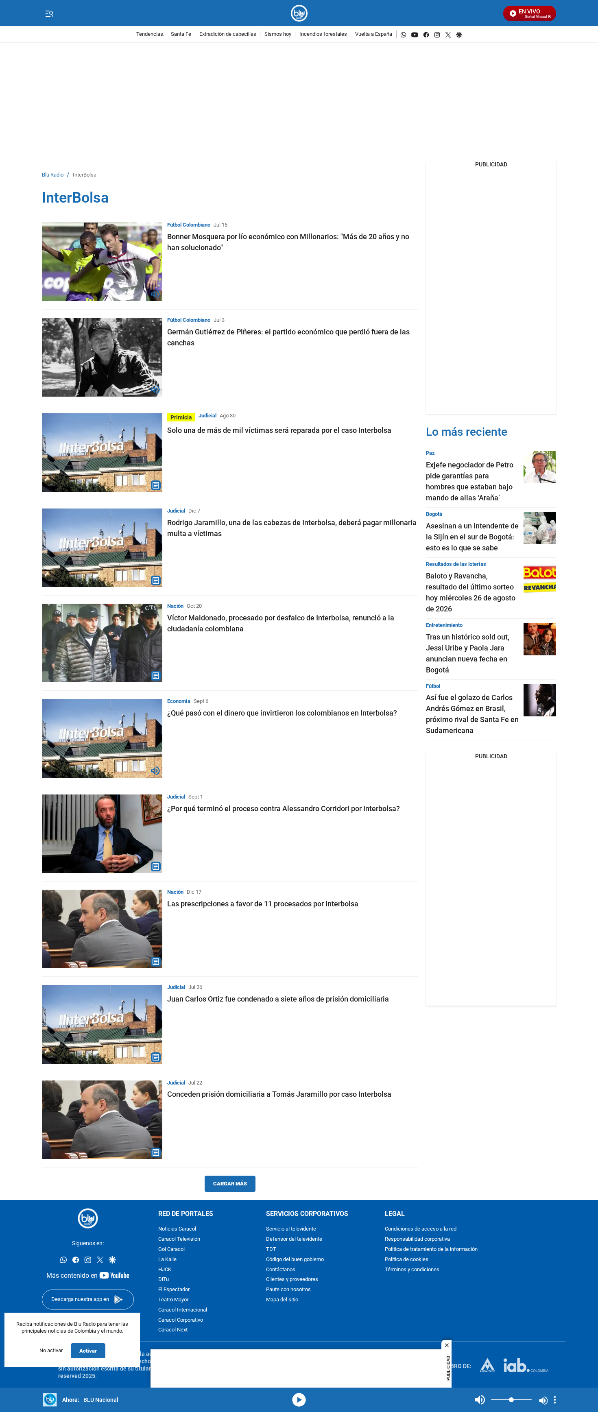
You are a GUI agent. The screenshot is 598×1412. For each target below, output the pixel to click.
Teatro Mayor (173, 1300)
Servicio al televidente (291, 1229)
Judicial (207, 415)
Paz (430, 453)
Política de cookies (406, 1259)
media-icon (299, 1400)
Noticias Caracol (177, 1229)
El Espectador (174, 1289)
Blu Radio (52, 175)
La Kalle (167, 1259)
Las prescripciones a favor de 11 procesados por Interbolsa (262, 903)
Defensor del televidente (294, 1239)
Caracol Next (173, 1330)
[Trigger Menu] (49, 13)
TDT (271, 1249)
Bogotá (434, 514)
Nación (175, 606)
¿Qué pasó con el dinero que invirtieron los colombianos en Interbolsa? (282, 713)
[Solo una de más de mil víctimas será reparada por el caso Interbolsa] (102, 452)
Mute (480, 1400)
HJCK (164, 1269)
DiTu (163, 1279)
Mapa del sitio (282, 1300)
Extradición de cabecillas (227, 34)
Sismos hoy (277, 34)
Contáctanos (280, 1269)
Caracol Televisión (179, 1239)
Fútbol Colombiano (188, 225)
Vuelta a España (373, 34)
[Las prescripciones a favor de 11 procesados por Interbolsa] (102, 929)
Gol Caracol (171, 1249)
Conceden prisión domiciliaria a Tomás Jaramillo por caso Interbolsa (279, 1094)
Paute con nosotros (288, 1289)
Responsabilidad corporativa (417, 1239)
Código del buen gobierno (295, 1259)
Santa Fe (181, 34)
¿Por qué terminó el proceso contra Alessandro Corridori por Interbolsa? (283, 808)
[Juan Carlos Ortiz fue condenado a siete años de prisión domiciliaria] (102, 1024)
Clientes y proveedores (292, 1279)
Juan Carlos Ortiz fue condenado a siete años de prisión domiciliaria (278, 999)
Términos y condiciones (412, 1269)
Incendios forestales (323, 34)
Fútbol (433, 686)
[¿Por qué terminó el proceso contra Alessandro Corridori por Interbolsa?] (102, 833)
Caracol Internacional (182, 1310)
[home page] (299, 13)
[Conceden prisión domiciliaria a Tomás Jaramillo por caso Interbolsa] (102, 1119)
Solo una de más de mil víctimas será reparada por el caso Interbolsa (279, 430)
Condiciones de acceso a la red (420, 1229)
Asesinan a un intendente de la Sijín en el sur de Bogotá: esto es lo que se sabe (472, 537)
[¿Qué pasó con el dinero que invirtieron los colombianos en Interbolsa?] (102, 738)
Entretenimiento (444, 625)
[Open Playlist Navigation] (555, 1400)
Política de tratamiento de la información (431, 1249)
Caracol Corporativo (180, 1320)
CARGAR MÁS (230, 1184)
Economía (178, 701)
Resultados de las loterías (456, 564)
